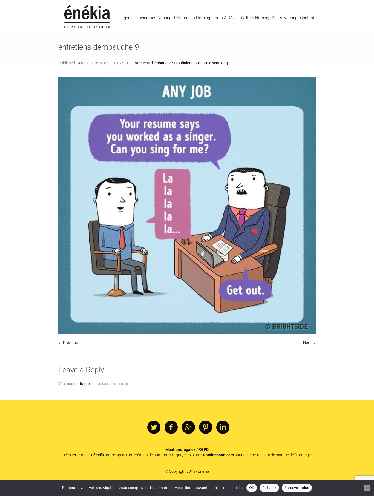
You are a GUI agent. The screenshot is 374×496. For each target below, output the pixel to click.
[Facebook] (171, 427)
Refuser (269, 487)
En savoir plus (296, 487)
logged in (88, 383)
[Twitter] (154, 427)
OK (251, 487)
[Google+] (188, 427)
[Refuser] (367, 488)
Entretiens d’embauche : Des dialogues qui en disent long (180, 63)
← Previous (68, 342)
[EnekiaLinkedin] (223, 427)
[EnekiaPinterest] (205, 427)
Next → (309, 342)
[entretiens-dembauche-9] (187, 205)
